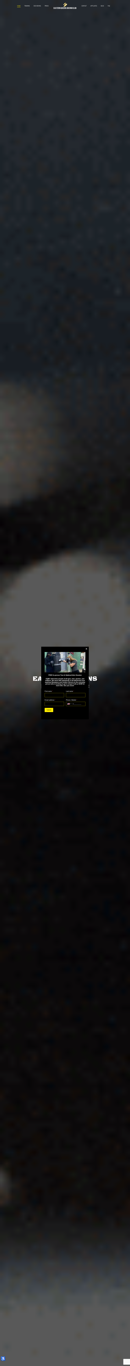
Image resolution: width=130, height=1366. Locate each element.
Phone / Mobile (71, 700)
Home (19, 6)
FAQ (109, 6)
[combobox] (70, 704)
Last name (70, 691)
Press (47, 6)
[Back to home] (65, 6)
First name (49, 691)
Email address (50, 700)
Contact (84, 6)
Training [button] (27, 6)
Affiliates (94, 6)
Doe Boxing (37, 6)
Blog (102, 6)
